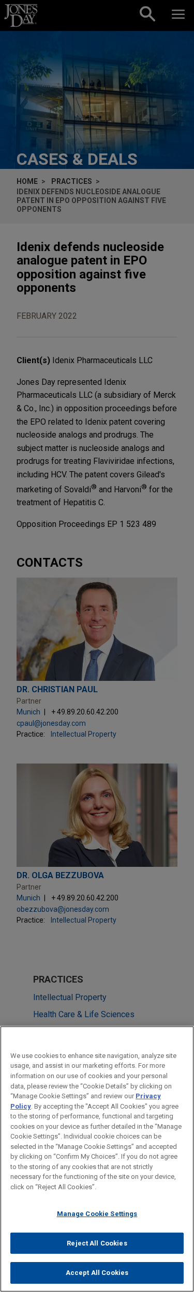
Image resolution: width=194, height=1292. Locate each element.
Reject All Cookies (97, 1243)
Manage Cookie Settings (97, 1214)
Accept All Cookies (97, 1273)
